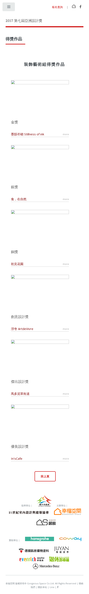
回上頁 (45, 476)
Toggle (9, 7)
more (66, 134)
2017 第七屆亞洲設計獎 (24, 20)
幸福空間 (10, 583)
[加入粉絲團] (80, 7)
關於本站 (43, 587)
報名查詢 (57, 7)
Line (52, 587)
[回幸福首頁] (74, 6)
